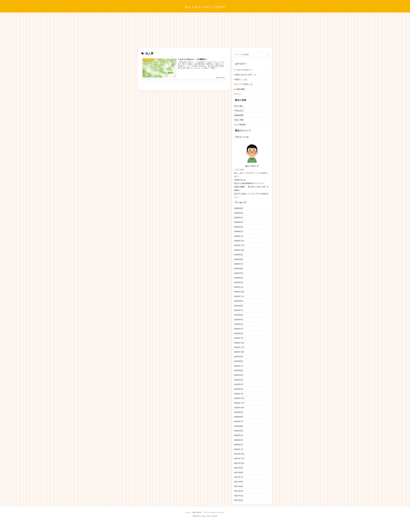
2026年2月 (238, 231)
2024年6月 (238, 314)
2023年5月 (238, 375)
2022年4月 (238, 435)
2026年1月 (238, 236)
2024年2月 (238, 333)
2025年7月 (238, 263)
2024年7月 (238, 310)
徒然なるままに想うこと (245, 74)
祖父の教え (239, 105)
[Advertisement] (205, 30)
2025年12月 (239, 240)
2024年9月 (238, 300)
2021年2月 (238, 500)
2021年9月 (238, 467)
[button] (268, 54)
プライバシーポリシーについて (214, 512)
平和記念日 (239, 110)
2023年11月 (239, 347)
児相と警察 (239, 119)
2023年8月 (238, 361)
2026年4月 (238, 222)
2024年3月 (238, 328)
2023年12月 (239, 342)
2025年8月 (238, 259)
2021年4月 (238, 490)
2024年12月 (239, 291)
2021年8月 (238, 472)
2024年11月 (239, 296)
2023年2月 (238, 389)
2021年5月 (238, 486)
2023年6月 (238, 370)
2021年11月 (239, 458)
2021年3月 (238, 495)
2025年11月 (239, 245)
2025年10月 (239, 250)
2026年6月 (238, 212)
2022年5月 (238, 430)
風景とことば (241, 79)
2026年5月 (238, 217)
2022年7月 (238, 421)
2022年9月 (238, 412)
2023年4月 (238, 379)
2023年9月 (238, 356)
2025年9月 (238, 254)
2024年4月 (238, 324)
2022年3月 (238, 439)
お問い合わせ (196, 512)
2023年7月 (238, 365)
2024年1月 (238, 337)
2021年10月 (239, 463)
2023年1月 (238, 393)
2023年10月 (239, 351)
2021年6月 (238, 481)
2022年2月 (238, 444)
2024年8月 (238, 305)
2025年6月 (238, 268)
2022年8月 (238, 416)
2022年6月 (238, 426)
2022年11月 (239, 402)
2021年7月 (238, 477)
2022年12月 (239, 398)
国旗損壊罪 (239, 115)
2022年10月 (239, 407)
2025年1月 (238, 287)
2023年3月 (238, 384)
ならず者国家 (240, 124)
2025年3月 (238, 282)
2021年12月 (239, 453)
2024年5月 (238, 319)
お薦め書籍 (240, 89)
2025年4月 (238, 277)
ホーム (238, 93)
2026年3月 (238, 226)
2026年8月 (238, 208)
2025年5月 (238, 273)
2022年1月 (238, 449)
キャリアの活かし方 (244, 84)
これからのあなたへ (244, 69)
